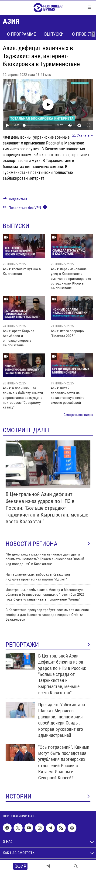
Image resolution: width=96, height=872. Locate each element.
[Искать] (76, 866)
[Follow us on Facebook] (7, 827)
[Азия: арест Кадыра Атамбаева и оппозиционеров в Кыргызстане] (24, 308)
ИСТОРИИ (18, 796)
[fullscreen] (88, 125)
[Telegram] (48, 866)
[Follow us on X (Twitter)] (18, 827)
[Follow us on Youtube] (28, 827)
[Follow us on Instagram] (39, 827)
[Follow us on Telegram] (50, 827)
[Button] (15, 200)
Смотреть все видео (78, 415)
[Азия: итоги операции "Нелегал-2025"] (72, 308)
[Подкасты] (72, 827)
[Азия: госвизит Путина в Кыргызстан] (24, 246)
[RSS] (61, 827)
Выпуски (54, 34)
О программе (21, 34)
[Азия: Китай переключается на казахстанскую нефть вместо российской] (72, 365)
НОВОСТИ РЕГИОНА (32, 544)
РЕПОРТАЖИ (22, 644)
